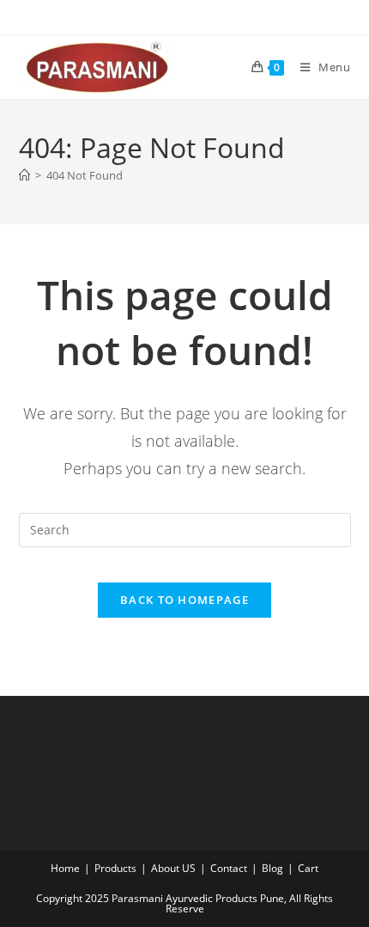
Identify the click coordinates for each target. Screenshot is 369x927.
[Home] (24, 175)
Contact (228, 868)
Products (115, 868)
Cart (308, 868)
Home (65, 868)
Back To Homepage (184, 599)
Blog (272, 868)
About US (173, 868)
